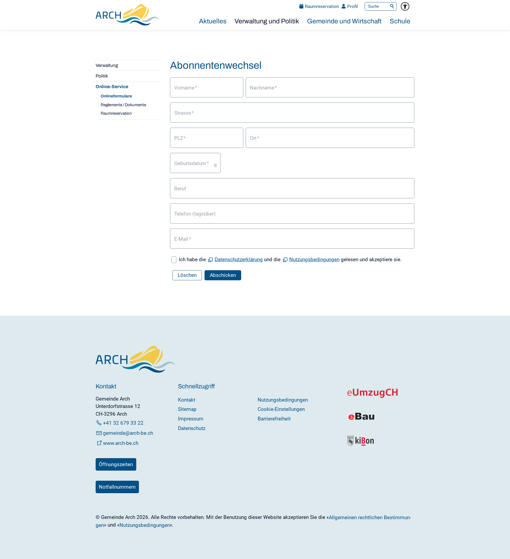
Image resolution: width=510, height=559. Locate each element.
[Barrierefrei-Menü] (405, 6)
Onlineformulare (116, 96)
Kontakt (186, 400)
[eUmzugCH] (372, 397)
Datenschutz (191, 428)
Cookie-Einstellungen (281, 409)
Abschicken (223, 275)
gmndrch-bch (128, 433)
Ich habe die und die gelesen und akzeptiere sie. (290, 259)
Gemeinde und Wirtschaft (344, 21)
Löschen (187, 275)
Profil (352, 6)
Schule (400, 21)
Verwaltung (107, 65)
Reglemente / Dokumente (123, 105)
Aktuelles (213, 21)
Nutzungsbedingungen (314, 259)
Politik (102, 76)
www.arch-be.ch (120, 443)
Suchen (392, 6)
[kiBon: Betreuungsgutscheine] (361, 444)
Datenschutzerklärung (239, 259)
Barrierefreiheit (274, 419)
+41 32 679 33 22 (123, 423)
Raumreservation (322, 6)
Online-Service (112, 86)
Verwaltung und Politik (267, 21)
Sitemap (187, 409)
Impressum (190, 419)
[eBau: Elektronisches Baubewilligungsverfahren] (361, 419)
